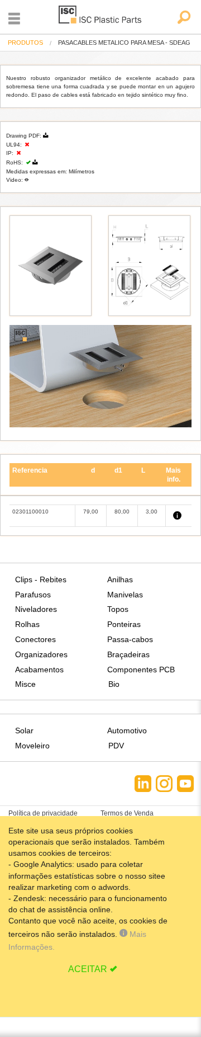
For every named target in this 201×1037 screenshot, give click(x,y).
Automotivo (127, 730)
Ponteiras (124, 624)
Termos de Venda (127, 813)
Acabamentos (39, 669)
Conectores (35, 639)
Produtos (25, 42)
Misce (25, 684)
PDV (116, 745)
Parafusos (33, 594)
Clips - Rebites (40, 579)
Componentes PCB (141, 669)
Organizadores (41, 654)
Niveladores (36, 609)
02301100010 (30, 511)
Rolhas (27, 624)
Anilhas (120, 579)
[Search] (183, 18)
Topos (117, 609)
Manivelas (125, 594)
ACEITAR (87, 969)
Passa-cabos (130, 639)
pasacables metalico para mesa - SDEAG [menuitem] (124, 43)
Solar (24, 730)
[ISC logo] (100, 16)
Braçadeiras (128, 654)
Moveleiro (32, 745)
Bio (113, 684)
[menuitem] (25, 43)
